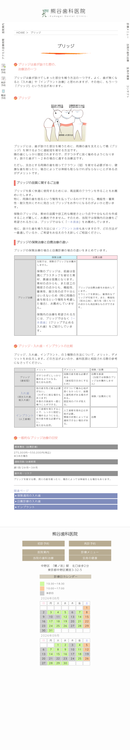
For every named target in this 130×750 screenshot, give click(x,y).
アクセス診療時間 (3, 48)
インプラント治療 (67, 228)
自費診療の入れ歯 (29, 501)
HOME (20, 33)
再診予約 (3, 84)
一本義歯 (73, 222)
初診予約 (3, 71)
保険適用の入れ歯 (29, 495)
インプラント (26, 507)
